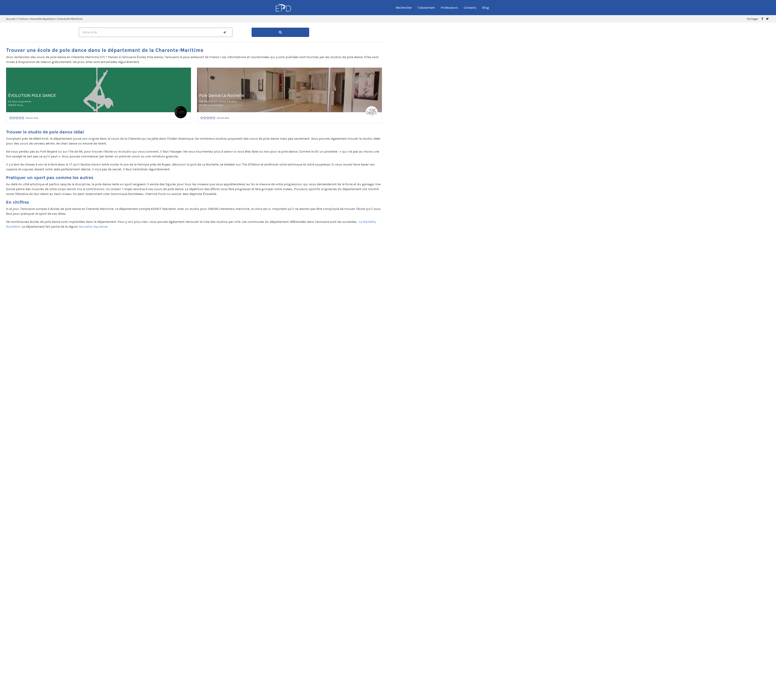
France (22, 19)
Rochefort (13, 226)
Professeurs (449, 7)
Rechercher (404, 7)
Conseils (470, 7)
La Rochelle (367, 222)
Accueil (10, 19)
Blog (485, 7)
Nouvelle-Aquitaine (42, 19)
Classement (426, 7)
